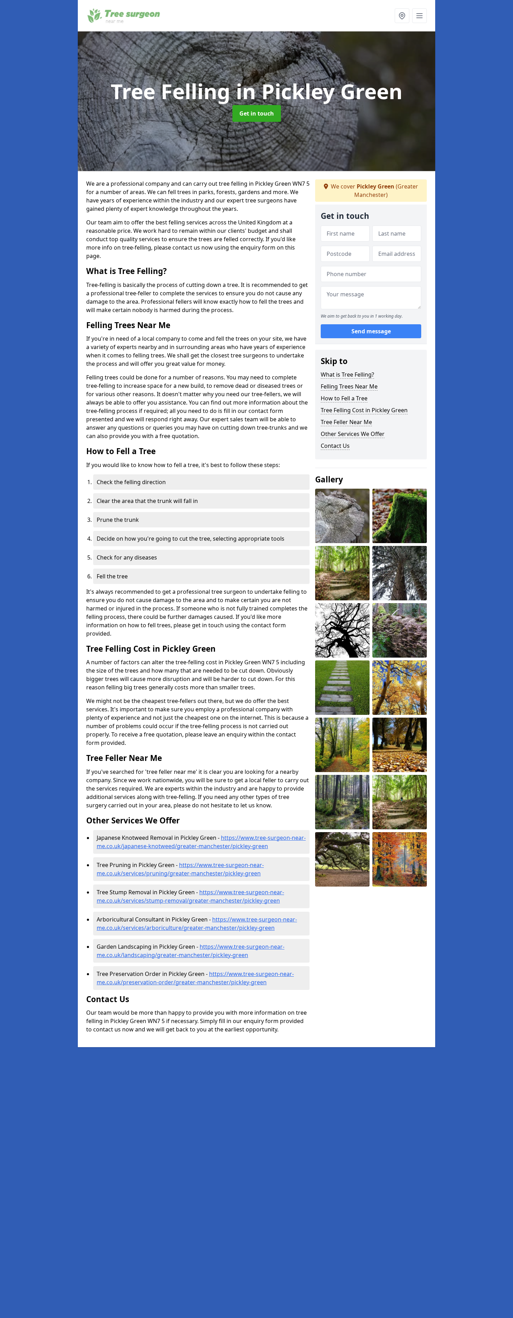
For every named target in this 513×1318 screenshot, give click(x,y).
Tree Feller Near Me (346, 422)
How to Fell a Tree (344, 398)
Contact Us (335, 446)
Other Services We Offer (353, 434)
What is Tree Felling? (347, 374)
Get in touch (256, 113)
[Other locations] (402, 15)
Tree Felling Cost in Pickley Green (364, 410)
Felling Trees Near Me (349, 386)
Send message (371, 331)
